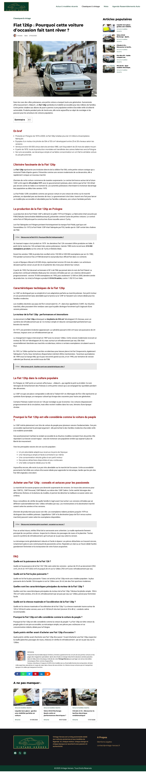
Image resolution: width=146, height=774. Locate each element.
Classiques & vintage (91, 6)
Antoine (19, 36)
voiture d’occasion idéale (44, 470)
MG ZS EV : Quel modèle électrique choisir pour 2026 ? (124, 67)
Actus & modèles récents (67, 6)
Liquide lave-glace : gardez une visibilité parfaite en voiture (26, 713)
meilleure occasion (77, 493)
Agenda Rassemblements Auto (126, 6)
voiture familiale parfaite (81, 199)
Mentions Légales (104, 742)
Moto (106, 6)
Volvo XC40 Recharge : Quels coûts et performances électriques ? (55, 713)
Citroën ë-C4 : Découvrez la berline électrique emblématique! (83, 713)
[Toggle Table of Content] (28, 119)
